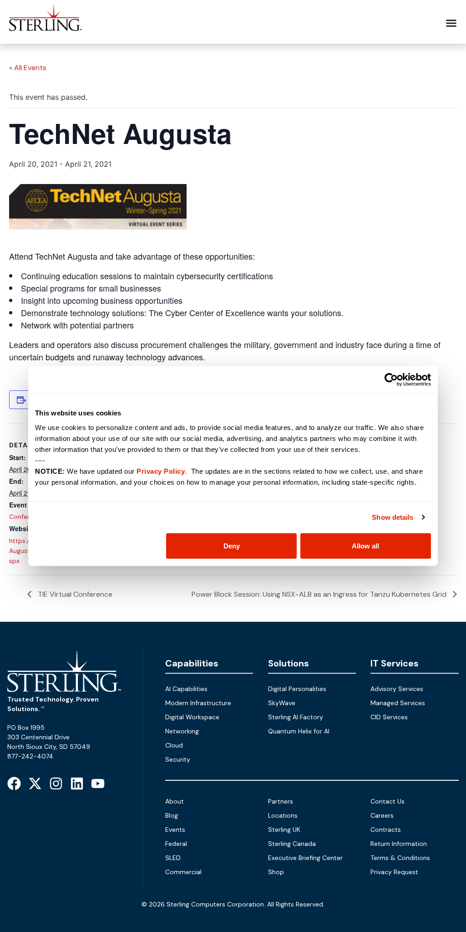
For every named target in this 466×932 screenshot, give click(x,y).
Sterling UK (284, 829)
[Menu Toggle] (451, 23)
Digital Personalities (297, 689)
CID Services (389, 717)
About (174, 801)
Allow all (365, 545)
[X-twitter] (35, 783)
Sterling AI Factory (295, 717)
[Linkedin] (77, 783)
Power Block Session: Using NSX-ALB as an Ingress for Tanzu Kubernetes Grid (320, 594)
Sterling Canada (292, 844)
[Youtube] (98, 783)
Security (177, 759)
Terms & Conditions (400, 858)
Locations (283, 815)
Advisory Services (396, 689)
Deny (231, 545)
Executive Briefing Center (305, 858)
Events (175, 829)
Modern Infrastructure (198, 703)
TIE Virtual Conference (74, 594)
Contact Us (387, 801)
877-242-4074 (30, 756)
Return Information (398, 844)
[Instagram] (56, 783)
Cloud (174, 745)
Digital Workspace (192, 717)
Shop (276, 872)
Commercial (183, 872)
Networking (182, 731)
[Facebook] (14, 783)
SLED (173, 858)
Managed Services (397, 703)
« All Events (27, 67)
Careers (382, 815)
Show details (392, 517)
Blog (171, 815)
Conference (26, 516)
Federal (176, 844)
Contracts (385, 829)
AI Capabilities (186, 689)
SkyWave (281, 703)
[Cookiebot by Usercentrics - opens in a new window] (391, 380)
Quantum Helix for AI (298, 731)
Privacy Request (394, 872)
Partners (280, 801)
